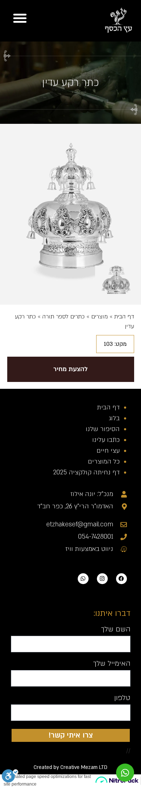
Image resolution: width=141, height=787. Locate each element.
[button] (20, 18)
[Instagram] (102, 578)
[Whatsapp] (83, 578)
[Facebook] (121, 578)
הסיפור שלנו (103, 429)
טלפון (122, 698)
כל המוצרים (104, 461)
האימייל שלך (112, 664)
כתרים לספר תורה (63, 317)
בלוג (114, 418)
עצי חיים (108, 451)
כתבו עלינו (106, 440)
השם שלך (116, 629)
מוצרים (99, 317)
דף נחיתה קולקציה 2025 (86, 472)
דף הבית (124, 317)
